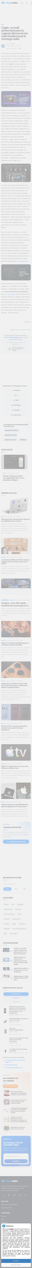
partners (11, 1229)
